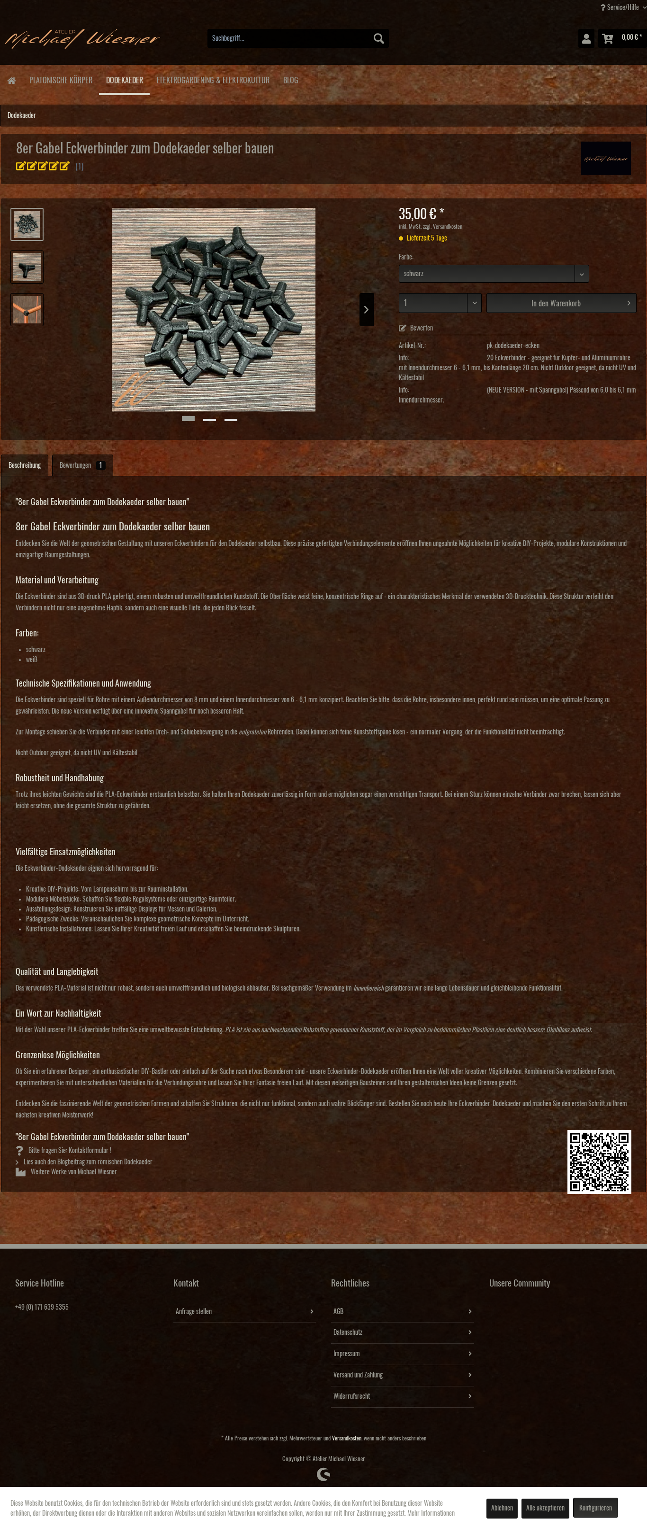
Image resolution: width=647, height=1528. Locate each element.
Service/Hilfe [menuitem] (623, 7)
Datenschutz (347, 1332)
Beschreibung (25, 465)
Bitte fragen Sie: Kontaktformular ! (69, 1150)
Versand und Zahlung (358, 1375)
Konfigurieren (595, 1508)
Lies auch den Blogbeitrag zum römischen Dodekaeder (87, 1162)
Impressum (346, 1353)
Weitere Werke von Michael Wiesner (73, 1172)
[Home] (11, 80)
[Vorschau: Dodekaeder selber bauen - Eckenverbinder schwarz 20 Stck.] (27, 224)
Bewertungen (81, 465)
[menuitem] (297, 38)
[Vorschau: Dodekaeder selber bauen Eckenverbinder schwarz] (27, 309)
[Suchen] (379, 38)
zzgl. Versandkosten (442, 226)
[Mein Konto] (586, 38)
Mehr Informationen (431, 1513)
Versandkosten (346, 1438)
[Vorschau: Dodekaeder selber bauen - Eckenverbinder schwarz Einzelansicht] (27, 267)
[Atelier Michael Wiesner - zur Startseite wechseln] (82, 41)
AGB (338, 1311)
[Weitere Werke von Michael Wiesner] (606, 158)
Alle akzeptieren (545, 1508)
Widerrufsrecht (351, 1396)
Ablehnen (502, 1508)
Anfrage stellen (194, 1311)
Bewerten (421, 328)
